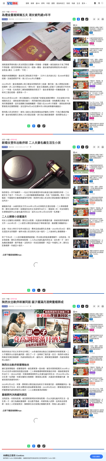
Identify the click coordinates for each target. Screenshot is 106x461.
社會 (91, 54)
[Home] (12, 3)
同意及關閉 (96, 456)
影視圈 (92, 43)
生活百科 (92, 86)
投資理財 (92, 75)
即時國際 (92, 107)
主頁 (3, 12)
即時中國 (14, 12)
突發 (91, 32)
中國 (7, 12)
